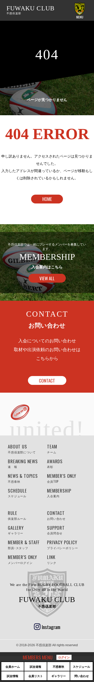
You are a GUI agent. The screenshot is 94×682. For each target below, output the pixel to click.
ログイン (64, 657)
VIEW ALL (47, 278)
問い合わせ (81, 676)
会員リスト (35, 676)
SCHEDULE (17, 492)
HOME (47, 199)
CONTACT (47, 380)
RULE (17, 515)
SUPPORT (56, 529)
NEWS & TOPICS (17, 478)
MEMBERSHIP (57, 492)
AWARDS (55, 463)
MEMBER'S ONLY (57, 478)
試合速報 (35, 666)
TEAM (52, 448)
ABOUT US (17, 448)
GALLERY (16, 529)
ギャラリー (58, 676)
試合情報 (12, 676)
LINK (51, 559)
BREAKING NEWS (17, 463)
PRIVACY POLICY (57, 544)
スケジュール (81, 666)
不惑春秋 (58, 666)
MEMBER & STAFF (17, 544)
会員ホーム (12, 666)
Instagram (51, 626)
